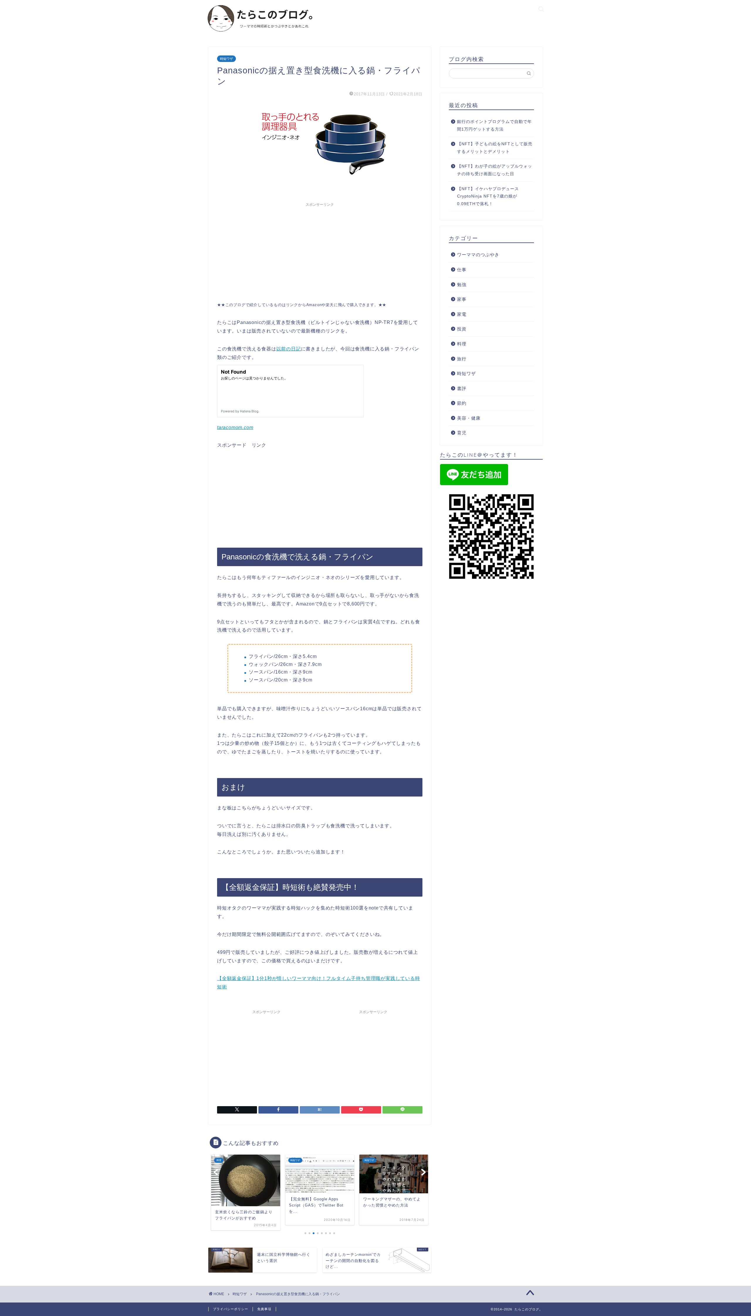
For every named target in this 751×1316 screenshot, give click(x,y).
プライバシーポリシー (230, 1309)
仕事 (461, 269)
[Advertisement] (319, 251)
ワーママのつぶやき (478, 254)
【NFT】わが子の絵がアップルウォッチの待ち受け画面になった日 (494, 170)
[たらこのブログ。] (260, 34)
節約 (461, 403)
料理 (461, 343)
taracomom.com (235, 427)
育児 (461, 432)
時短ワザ (226, 58)
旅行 (461, 358)
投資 (461, 328)
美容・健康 (469, 418)
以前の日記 (288, 348)
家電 (461, 314)
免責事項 (264, 1309)
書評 (461, 388)
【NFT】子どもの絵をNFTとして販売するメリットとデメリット (494, 148)
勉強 (461, 284)
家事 (461, 299)
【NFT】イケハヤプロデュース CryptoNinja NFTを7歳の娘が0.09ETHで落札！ (488, 196)
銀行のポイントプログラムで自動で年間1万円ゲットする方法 (494, 125)
